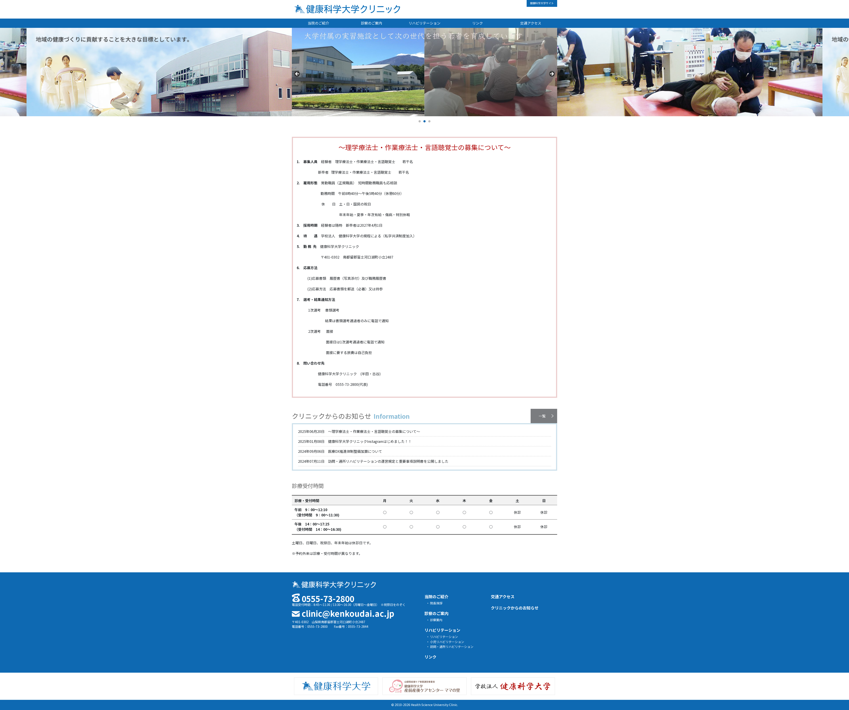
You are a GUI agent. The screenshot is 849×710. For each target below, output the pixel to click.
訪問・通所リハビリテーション (451, 646)
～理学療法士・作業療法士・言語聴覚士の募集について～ (359, 431)
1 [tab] (420, 121)
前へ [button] (297, 74)
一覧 (542, 416)
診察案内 (436, 620)
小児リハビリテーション (447, 642)
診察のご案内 (371, 23)
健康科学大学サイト (542, 3)
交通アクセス (530, 23)
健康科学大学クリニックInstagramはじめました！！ (355, 441)
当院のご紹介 (318, 23)
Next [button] (551, 74)
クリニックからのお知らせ (515, 608)
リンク (477, 23)
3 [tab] (429, 121)
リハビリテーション (424, 23)
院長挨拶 (436, 603)
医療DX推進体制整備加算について (340, 451)
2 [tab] (424, 121)
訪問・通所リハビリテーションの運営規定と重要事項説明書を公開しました (373, 461)
